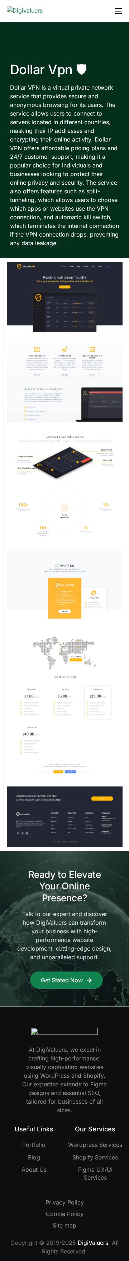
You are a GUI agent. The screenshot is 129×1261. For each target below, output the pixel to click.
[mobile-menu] (117, 11)
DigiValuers (93, 1242)
